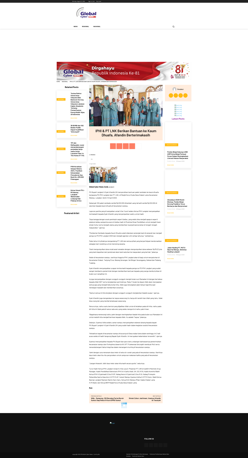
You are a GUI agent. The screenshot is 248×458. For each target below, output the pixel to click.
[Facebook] (164, 1)
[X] (169, 1)
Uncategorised (172, 145)
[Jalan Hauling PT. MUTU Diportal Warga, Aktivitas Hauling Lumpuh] (178, 231)
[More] (139, 146)
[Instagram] (166, 1)
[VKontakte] (165, 445)
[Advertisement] (124, 43)
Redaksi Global (171, 161)
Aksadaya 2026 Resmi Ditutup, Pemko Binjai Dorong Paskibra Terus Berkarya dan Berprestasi (177, 203)
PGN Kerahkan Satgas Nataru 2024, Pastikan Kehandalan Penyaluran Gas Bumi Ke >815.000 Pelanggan (77, 172)
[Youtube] (175, 1)
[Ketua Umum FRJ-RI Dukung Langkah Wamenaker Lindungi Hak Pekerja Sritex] (63, 193)
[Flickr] (156, 445)
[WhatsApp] (132, 146)
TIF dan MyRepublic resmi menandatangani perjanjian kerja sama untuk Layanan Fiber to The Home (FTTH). (77, 149)
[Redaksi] (175, 89)
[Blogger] (146, 445)
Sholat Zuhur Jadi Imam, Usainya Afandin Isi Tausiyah (145, 399)
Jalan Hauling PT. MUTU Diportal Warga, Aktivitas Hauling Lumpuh (177, 250)
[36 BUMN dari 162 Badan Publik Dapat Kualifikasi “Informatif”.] (63, 129)
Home (58, 81)
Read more (74, 118)
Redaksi (93, 154)
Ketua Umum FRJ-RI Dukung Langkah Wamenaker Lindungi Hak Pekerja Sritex (78, 195)
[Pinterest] (126, 146)
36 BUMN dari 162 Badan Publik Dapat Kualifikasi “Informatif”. (77, 128)
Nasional (65, 81)
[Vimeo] (172, 1)
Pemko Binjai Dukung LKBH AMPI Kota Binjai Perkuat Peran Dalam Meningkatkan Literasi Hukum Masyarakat (177, 155)
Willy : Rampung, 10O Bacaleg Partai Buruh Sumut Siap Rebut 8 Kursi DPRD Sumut (107, 399)
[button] (173, 26)
